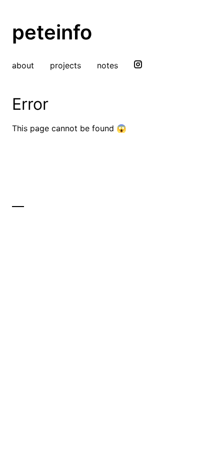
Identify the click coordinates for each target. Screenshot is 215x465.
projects (65, 65)
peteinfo (52, 32)
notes (107, 65)
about (23, 65)
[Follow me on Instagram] (138, 65)
